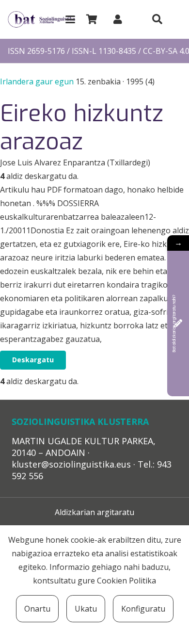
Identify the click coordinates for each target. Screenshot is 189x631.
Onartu (37, 608)
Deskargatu (33, 359)
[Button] (157, 19)
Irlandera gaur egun (38, 81)
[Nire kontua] (117, 19)
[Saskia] (91, 19)
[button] (70, 19)
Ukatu (86, 608)
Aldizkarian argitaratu (94, 512)
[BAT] (41, 19)
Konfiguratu (143, 608)
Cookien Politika (126, 580)
